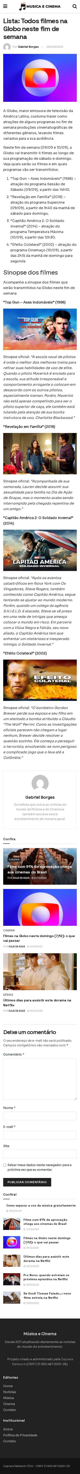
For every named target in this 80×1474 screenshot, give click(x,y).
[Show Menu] (5, 6)
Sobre (8, 1429)
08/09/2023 (54, 47)
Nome (9, 1108)
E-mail (9, 1127)
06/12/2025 (35, 1011)
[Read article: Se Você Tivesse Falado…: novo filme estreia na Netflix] (11, 1297)
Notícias (9, 1392)
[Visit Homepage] (40, 6)
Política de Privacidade (20, 1435)
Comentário (14, 1054)
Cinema (14, 859)
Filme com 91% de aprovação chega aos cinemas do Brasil (45, 1222)
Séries (8, 995)
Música (8, 1398)
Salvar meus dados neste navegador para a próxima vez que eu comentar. (39, 1167)
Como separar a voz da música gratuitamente (41, 1205)
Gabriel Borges (28, 47)
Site (6, 1146)
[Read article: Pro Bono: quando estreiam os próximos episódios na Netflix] (11, 1279)
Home (8, 1386)
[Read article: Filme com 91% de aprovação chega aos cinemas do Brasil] (11, 1224)
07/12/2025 (40, 878)
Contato (9, 1410)
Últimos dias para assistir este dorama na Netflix (46, 1259)
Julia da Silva (21, 878)
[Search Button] (75, 6)
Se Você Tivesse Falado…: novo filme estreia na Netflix (47, 1295)
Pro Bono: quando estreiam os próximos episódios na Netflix (46, 1277)
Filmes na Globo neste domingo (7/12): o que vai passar (47, 1240)
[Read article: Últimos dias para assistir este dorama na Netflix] (40, 971)
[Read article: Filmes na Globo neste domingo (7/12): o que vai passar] (40, 907)
